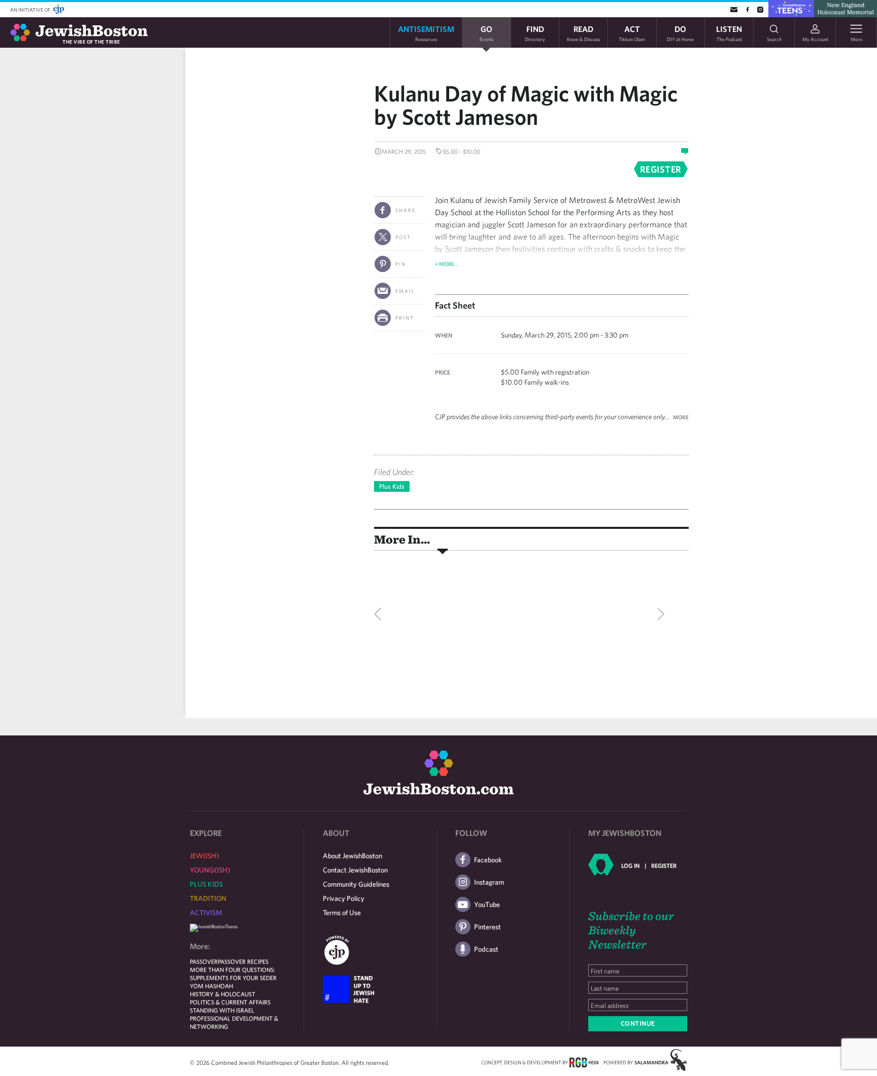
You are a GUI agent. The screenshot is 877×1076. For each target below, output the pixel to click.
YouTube (487, 904)
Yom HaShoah (211, 985)
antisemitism (426, 32)
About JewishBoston (352, 856)
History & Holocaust (222, 993)
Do (680, 32)
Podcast (486, 949)
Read (583, 32)
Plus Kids (391, 486)
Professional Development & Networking (234, 1022)
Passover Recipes (243, 961)
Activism (206, 913)
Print (404, 318)
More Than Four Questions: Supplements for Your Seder (233, 973)
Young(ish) (210, 870)
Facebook (488, 860)
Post (403, 237)
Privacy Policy (343, 898)
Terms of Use (342, 913)
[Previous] (380, 614)
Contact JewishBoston (355, 870)
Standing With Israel (222, 1010)
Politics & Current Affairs (230, 1001)
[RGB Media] (583, 1062)
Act (632, 32)
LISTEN (729, 32)
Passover (204, 961)
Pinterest (487, 927)
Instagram (489, 882)
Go (486, 32)
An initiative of (30, 10)
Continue (638, 1023)
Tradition (208, 898)
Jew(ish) (204, 856)
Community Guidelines (356, 884)
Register (664, 865)
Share (405, 210)
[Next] (658, 614)
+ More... (447, 263)
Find (535, 32)
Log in (630, 865)
